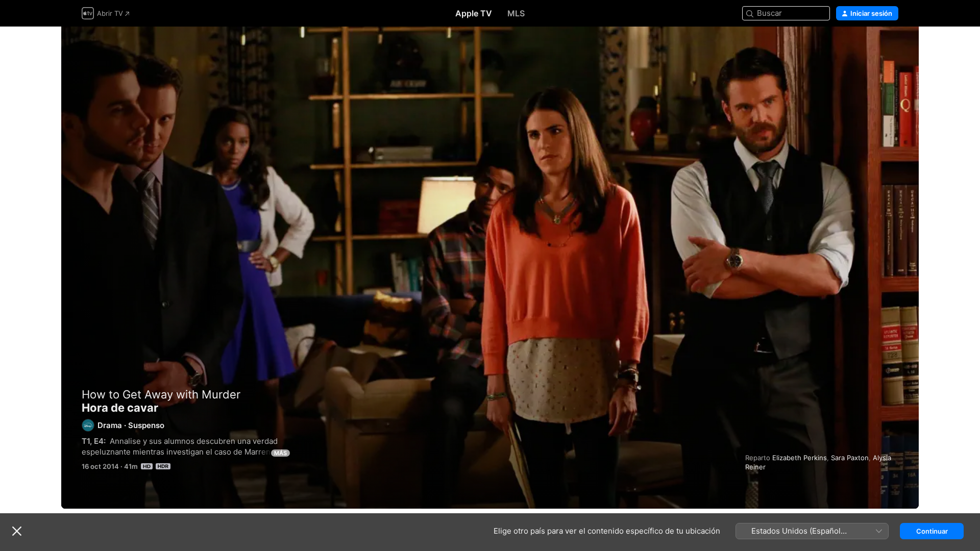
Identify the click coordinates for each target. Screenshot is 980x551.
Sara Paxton (850, 458)
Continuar (932, 531)
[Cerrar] (16, 531)
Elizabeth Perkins (799, 458)
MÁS (280, 453)
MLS (516, 13)
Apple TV (473, 13)
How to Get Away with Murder (161, 394)
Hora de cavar (490, 268)
